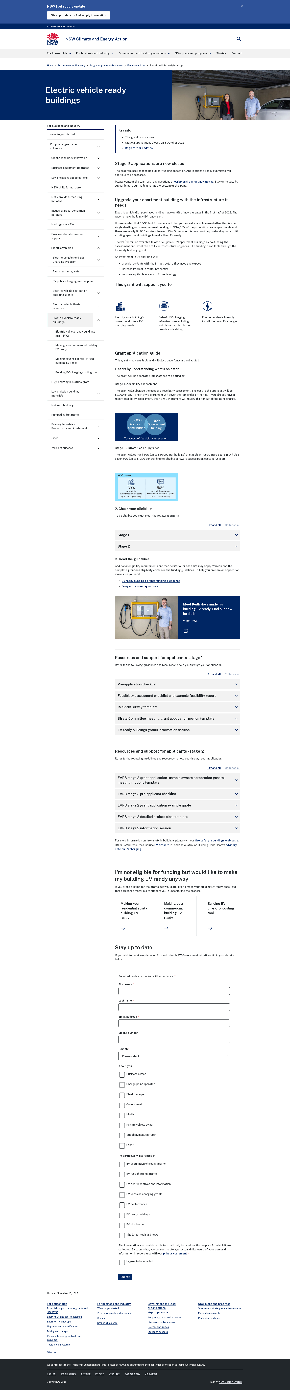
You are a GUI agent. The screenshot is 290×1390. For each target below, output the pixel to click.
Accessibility (132, 1373)
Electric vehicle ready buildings (67, 320)
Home (50, 65)
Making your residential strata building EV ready (74, 360)
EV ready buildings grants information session (178, 729)
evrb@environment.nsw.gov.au (193, 181)
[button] (59, 53)
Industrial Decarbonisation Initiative (68, 212)
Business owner (136, 1074)
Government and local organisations (162, 1306)
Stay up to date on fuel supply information (78, 15)
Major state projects (209, 1313)
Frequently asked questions (140, 586)
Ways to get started (62, 134)
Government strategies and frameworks (219, 1308)
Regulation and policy (210, 1318)
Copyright (114, 1373)
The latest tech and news (142, 1234)
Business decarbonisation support (67, 236)
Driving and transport (58, 1331)
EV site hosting (135, 1224)
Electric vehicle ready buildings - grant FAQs (75, 333)
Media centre (68, 1373)
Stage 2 (178, 546)
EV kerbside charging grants (144, 1194)
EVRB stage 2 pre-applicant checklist (178, 793)
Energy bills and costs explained (64, 1316)
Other (130, 1145)
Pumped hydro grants (65, 414)
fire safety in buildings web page (216, 840)
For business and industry (71, 65)
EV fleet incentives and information (148, 1184)
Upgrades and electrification (62, 1326)
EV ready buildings (138, 1214)
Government (134, 1104)
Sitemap (86, 1373)
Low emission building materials (65, 393)
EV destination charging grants (146, 1163)
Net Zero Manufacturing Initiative (66, 199)
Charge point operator (140, 1084)
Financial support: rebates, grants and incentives (67, 1310)
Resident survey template (178, 707)
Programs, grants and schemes (106, 65)
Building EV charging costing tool (76, 372)
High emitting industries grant (70, 382)
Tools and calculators (58, 1344)
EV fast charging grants (141, 1173)
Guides (54, 438)
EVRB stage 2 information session (178, 828)
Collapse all (232, 525)
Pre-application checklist (178, 684)
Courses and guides (158, 1327)
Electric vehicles (136, 65)
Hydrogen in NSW (62, 224)
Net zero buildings (63, 405)
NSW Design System (230, 1382)
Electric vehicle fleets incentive (66, 306)
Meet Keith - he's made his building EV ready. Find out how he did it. (207, 609)
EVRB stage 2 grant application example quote (178, 805)
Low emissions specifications (69, 177)
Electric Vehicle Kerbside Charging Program (69, 259)
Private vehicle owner (140, 1124)
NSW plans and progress (214, 1304)
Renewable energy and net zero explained (64, 1338)
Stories (52, 1352)
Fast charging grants (66, 271)
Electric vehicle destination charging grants (70, 292)
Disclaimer (151, 1373)
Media (130, 1114)
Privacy (99, 1373)
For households (57, 1304)
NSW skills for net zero (66, 187)
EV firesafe (161, 845)
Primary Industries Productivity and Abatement (69, 426)
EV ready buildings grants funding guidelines (151, 580)
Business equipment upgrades (70, 167)
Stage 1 (178, 534)
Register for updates (139, 148)
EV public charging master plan (73, 281)
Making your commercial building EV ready (76, 347)
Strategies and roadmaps (161, 1322)
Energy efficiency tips (59, 1321)
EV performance (136, 1204)
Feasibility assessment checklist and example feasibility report (178, 695)
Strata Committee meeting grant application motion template (178, 718)
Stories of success (61, 448)
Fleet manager (135, 1094)
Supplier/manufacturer (141, 1134)
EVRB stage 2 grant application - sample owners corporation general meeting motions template (178, 780)
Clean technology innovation (69, 158)
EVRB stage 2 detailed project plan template (178, 816)
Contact (51, 1373)
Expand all (214, 525)
